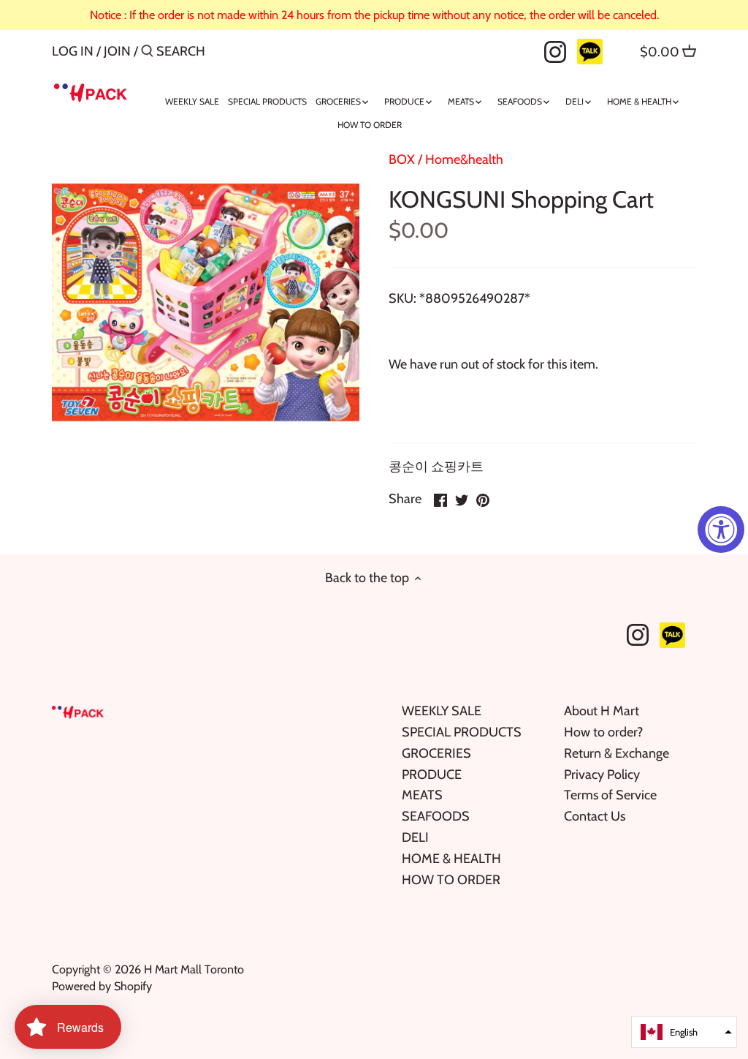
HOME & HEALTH (451, 859)
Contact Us (594, 816)
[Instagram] (555, 50)
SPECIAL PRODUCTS (462, 732)
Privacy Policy (602, 774)
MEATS (422, 795)
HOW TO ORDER (451, 880)
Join (117, 51)
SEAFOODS (436, 816)
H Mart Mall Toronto (194, 969)
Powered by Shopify (102, 986)
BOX (402, 159)
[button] (684, 1032)
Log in (73, 51)
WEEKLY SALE (441, 711)
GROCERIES (436, 753)
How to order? (603, 732)
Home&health (464, 159)
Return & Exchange (616, 753)
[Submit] (147, 53)
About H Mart (601, 711)
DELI (415, 837)
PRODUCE (432, 774)
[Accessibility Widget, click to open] (721, 529)
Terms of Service (610, 795)
